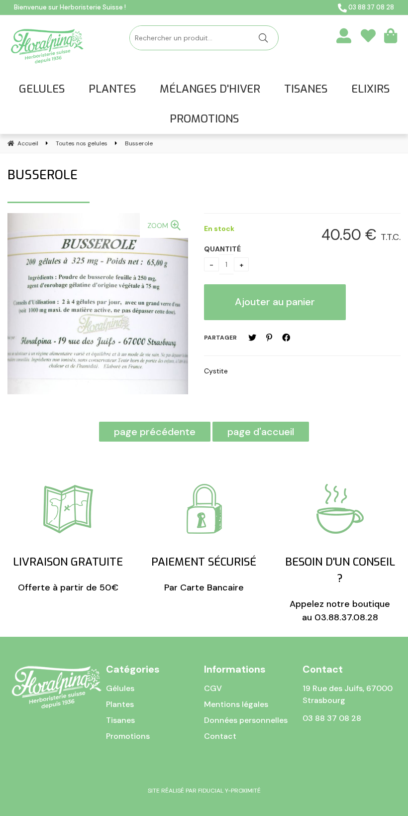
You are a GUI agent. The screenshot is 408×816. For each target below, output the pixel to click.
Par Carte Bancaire (203, 574)
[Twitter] (252, 338)
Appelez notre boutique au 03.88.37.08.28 (340, 589)
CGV (213, 688)
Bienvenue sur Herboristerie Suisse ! (70, 7)
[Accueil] (47, 46)
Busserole (42, 175)
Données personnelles (246, 720)
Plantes (120, 704)
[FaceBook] (286, 338)
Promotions (128, 736)
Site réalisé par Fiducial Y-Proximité (204, 791)
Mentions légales (236, 704)
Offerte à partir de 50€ (68, 574)
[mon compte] (344, 35)
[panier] (391, 35)
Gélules (120, 688)
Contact (220, 736)
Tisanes (120, 720)
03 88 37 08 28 (370, 7)
